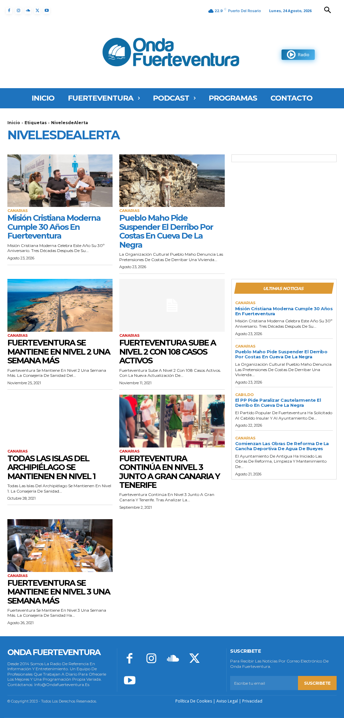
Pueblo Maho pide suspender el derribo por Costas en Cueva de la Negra (166, 231)
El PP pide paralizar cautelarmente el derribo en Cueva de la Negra (278, 402)
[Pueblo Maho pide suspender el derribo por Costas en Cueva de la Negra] (171, 180)
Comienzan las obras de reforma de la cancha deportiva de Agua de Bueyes (282, 446)
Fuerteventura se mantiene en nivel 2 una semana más (58, 351)
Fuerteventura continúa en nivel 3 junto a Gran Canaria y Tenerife (169, 472)
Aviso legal (227, 701)
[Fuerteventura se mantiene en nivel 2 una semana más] (60, 305)
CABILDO (244, 395)
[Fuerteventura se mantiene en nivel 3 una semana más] (60, 545)
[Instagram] (18, 11)
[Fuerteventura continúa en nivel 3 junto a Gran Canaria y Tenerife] (171, 421)
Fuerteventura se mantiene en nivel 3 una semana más (58, 592)
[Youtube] (47, 11)
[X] (37, 11)
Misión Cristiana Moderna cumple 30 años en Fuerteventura (53, 227)
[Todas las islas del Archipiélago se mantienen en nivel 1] (60, 421)
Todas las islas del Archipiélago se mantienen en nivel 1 (51, 467)
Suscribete (317, 683)
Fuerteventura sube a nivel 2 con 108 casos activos (167, 351)
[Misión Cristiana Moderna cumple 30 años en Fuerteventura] (60, 180)
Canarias (17, 211)
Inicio (13, 122)
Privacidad (252, 701)
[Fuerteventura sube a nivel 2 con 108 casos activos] (171, 305)
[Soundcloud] (28, 11)
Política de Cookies (193, 701)
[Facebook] (9, 11)
